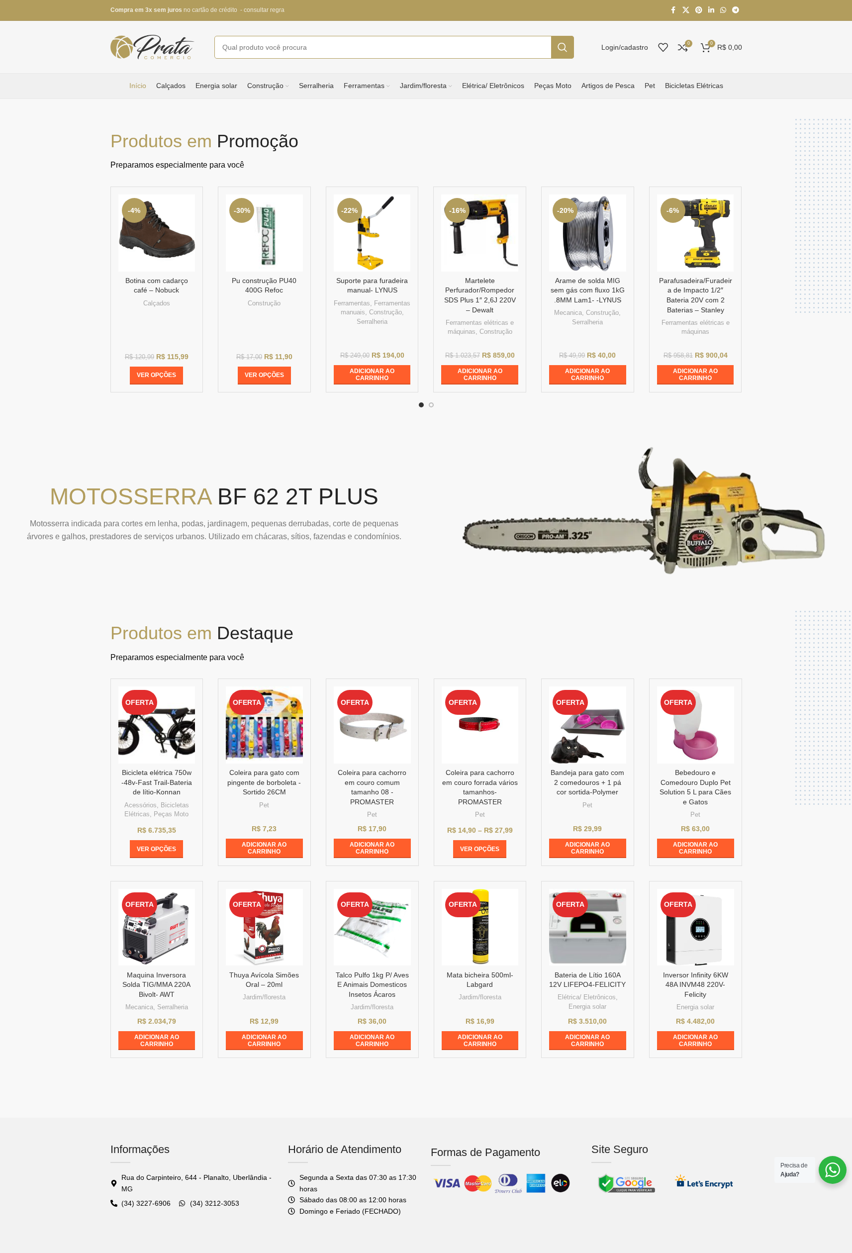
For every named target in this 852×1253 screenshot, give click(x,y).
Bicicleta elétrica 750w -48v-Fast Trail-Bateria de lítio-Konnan (156, 782)
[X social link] (685, 10)
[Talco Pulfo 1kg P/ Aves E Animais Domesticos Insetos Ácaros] (372, 927)
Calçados (156, 303)
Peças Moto (171, 814)
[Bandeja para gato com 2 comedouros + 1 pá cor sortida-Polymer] (587, 725)
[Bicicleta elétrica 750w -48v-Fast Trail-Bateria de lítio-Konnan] (156, 725)
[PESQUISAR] (562, 47)
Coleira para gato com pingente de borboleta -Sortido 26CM (264, 782)
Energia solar (587, 1006)
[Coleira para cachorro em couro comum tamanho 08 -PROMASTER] (372, 725)
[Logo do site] (152, 46)
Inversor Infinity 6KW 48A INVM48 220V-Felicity (695, 984)
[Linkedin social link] (711, 10)
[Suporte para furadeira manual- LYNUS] (372, 233)
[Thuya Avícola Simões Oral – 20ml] (264, 927)
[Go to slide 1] (421, 404)
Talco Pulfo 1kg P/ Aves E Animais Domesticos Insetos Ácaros (372, 984)
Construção (264, 303)
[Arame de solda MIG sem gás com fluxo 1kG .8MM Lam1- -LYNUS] (587, 233)
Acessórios (140, 805)
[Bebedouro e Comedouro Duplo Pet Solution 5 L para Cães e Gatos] (695, 725)
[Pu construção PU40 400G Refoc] (264, 233)
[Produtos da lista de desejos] (663, 47)
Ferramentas (352, 303)
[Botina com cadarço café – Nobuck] (156, 233)
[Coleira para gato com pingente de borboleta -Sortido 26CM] (264, 725)
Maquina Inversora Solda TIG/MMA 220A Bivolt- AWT (156, 984)
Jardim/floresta (264, 997)
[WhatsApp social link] (723, 10)
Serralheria (372, 321)
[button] (372, 375)
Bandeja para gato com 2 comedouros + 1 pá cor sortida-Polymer (587, 782)
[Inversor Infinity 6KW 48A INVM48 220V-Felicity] (695, 927)
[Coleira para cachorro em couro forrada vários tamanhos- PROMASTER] (480, 725)
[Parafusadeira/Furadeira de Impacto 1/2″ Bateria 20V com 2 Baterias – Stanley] (695, 233)
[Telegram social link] (735, 10)
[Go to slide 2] (431, 404)
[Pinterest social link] (698, 10)
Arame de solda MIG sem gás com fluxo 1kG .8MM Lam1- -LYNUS (588, 290)
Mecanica (568, 312)
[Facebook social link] (673, 10)
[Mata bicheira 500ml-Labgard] (480, 927)
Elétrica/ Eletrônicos (587, 997)
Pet (264, 805)
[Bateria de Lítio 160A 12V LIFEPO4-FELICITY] (587, 927)
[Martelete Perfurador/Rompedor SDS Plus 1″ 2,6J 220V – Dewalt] (479, 233)
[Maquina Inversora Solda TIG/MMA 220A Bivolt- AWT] (156, 927)
